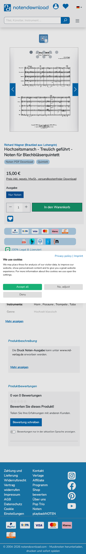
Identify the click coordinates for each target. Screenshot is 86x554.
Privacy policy (63, 256)
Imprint (78, 256)
